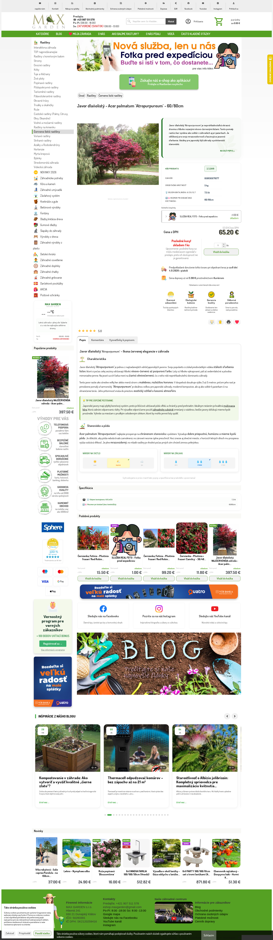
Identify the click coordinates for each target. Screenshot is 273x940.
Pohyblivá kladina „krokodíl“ (106, 873)
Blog (198, 907)
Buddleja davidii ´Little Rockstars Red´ (77, 873)
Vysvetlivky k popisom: (122, 340)
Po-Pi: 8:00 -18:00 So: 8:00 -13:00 (124, 910)
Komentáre (97, 340)
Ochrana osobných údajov (211, 914)
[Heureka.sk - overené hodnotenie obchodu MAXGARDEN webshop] (52, 562)
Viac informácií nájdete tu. (87, 936)
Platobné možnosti (206, 917)
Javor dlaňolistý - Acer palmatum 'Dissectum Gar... (52, 402)
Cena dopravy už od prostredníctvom (196, 278)
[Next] (235, 716)
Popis (82, 340)
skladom (105, 568)
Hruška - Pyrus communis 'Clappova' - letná (196, 874)
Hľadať (171, 21)
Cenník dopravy (205, 921)
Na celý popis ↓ (227, 151)
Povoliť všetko (42, 933)
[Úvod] (48, 21)
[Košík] (227, 21)
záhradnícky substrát (163, 409)
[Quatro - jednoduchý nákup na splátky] (53, 682)
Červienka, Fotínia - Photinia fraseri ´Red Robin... (93, 557)
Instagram (109, 925)
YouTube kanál (112, 921)
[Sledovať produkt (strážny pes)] (220, 322)
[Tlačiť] (228, 322)
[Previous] (227, 716)
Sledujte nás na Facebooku (120, 917)
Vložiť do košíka (221, 252)
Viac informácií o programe (53, 649)
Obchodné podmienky (209, 910)
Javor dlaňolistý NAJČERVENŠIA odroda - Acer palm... (225, 561)
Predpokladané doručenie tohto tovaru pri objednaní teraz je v (203, 269)
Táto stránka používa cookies (20, 907)
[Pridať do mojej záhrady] (237, 322)
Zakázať (10, 933)
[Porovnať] (211, 322)
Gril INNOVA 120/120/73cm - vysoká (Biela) (47, 874)
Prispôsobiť (24, 933)
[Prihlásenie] (194, 21)
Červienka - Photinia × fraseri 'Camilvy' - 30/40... (192, 557)
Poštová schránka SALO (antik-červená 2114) (226, 873)
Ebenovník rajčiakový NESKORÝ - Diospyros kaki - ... (136, 874)
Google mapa (111, 914)
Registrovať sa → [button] (52, 643)
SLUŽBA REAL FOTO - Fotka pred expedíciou (199, 216)
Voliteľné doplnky (168, 208)
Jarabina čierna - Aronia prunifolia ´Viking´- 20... (166, 873)
